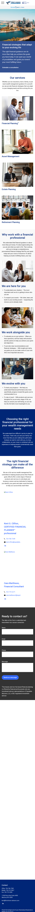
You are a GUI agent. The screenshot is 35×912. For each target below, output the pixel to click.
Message (5, 661)
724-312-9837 (10, 890)
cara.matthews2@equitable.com (14, 595)
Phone (4, 650)
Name (3, 628)
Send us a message (10, 677)
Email (3, 639)
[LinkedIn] (5, 546)
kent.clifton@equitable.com (14, 542)
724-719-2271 (10, 592)
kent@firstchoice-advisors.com (10, 900)
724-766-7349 (10, 539)
